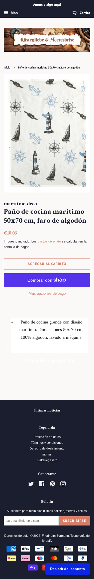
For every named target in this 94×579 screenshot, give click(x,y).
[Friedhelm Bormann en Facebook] (42, 485)
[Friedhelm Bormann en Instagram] (63, 485)
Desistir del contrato (67, 569)
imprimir (47, 454)
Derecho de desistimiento (47, 448)
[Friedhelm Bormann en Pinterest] (52, 485)
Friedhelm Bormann (55, 536)
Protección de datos (47, 437)
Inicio (7, 67)
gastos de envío (49, 241)
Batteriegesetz (47, 460)
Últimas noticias (47, 410)
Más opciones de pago (47, 293)
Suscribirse (74, 520)
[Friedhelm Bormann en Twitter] (31, 485)
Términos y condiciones (47, 442)
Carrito (84, 12)
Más (14, 13)
